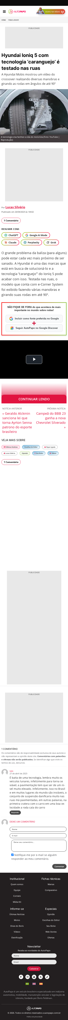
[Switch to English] (34, 983)
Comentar (59, 866)
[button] (51, 11)
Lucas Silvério (15, 207)
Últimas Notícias (12, 447)
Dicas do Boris (17, 926)
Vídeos (53, 453)
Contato (17, 896)
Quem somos (17, 884)
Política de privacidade (34, 1017)
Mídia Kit (17, 902)
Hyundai (25, 453)
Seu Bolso (39, 453)
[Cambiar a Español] (41, 983)
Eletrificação (17, 937)
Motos (17, 920)
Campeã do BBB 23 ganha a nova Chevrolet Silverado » (51, 420)
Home (3, 20)
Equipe (17, 890)
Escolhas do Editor (31, 447)
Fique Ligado (13, 20)
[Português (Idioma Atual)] (27, 983)
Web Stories (51, 931)
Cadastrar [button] (34, 968)
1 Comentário (11, 220)
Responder (15, 812)
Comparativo (51, 890)
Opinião (51, 914)
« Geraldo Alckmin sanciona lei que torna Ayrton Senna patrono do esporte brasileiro (17, 422)
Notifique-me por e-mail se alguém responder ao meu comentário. (34, 856)
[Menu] (4, 11)
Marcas (51, 884)
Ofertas (51, 937)
